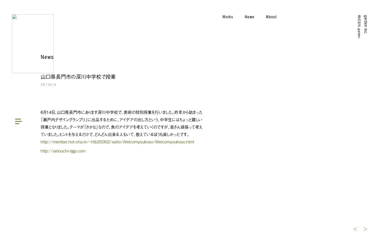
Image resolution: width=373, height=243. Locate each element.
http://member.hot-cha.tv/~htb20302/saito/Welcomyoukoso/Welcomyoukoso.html (117, 142)
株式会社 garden (359, 26)
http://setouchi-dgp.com (63, 151)
